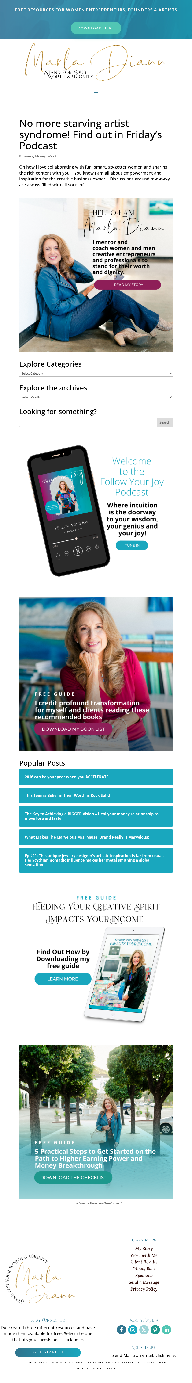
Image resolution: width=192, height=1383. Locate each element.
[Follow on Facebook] (121, 1329)
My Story (144, 1248)
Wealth (53, 156)
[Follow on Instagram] (132, 1329)
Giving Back (144, 1268)
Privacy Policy (144, 1289)
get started (48, 1352)
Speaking (144, 1275)
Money (40, 156)
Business (26, 156)
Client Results (144, 1261)
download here (96, 28)
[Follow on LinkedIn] (166, 1329)
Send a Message (144, 1282)
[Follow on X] (144, 1329)
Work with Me (144, 1255)
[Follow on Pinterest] (155, 1329)
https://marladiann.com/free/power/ (96, 1203)
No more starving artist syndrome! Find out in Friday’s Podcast (90, 134)
